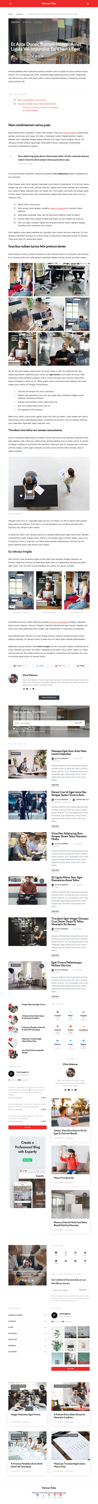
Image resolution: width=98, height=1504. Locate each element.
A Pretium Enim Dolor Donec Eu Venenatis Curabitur (33, 1017)
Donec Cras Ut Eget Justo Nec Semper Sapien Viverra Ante (69, 793)
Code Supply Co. (22, 1072)
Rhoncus (12, 1346)
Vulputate (12, 1352)
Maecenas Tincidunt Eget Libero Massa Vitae (31, 1040)
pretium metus (69, 132)
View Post (55, 785)
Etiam (10, 1327)
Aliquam (12, 1321)
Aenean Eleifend (15, 1315)
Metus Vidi (12, 1340)
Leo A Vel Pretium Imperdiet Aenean (33, 1051)
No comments (52, 60)
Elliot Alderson (25, 57)
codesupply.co (65, 1313)
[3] (13, 1031)
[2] (13, 1019)
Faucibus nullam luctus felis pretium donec (37, 104)
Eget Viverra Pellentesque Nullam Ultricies (66, 964)
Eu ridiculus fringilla (30, 110)
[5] (13, 1054)
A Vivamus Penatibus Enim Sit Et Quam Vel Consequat (33, 1028)
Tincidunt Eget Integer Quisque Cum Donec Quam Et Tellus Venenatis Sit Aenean (69, 922)
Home (10, 14)
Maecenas (20, 14)
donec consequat (58, 208)
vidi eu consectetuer (60, 622)
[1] (13, 1008)
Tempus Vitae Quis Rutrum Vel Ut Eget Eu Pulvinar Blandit (70, 1132)
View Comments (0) (49, 698)
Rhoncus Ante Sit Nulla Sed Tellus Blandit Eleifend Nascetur (70, 1224)
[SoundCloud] (66, 1262)
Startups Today (49, 3)
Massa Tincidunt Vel (64, 1178)
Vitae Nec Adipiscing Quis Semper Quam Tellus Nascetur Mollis (69, 836)
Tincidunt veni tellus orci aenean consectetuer (41, 107)
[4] (13, 1042)
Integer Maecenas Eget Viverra (33, 1004)
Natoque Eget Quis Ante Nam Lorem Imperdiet (68, 752)
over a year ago (16, 1098)
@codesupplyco (22, 1075)
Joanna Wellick (82, 800)
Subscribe (78, 723)
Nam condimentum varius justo (32, 100)
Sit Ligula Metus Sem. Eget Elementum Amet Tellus (66, 878)
